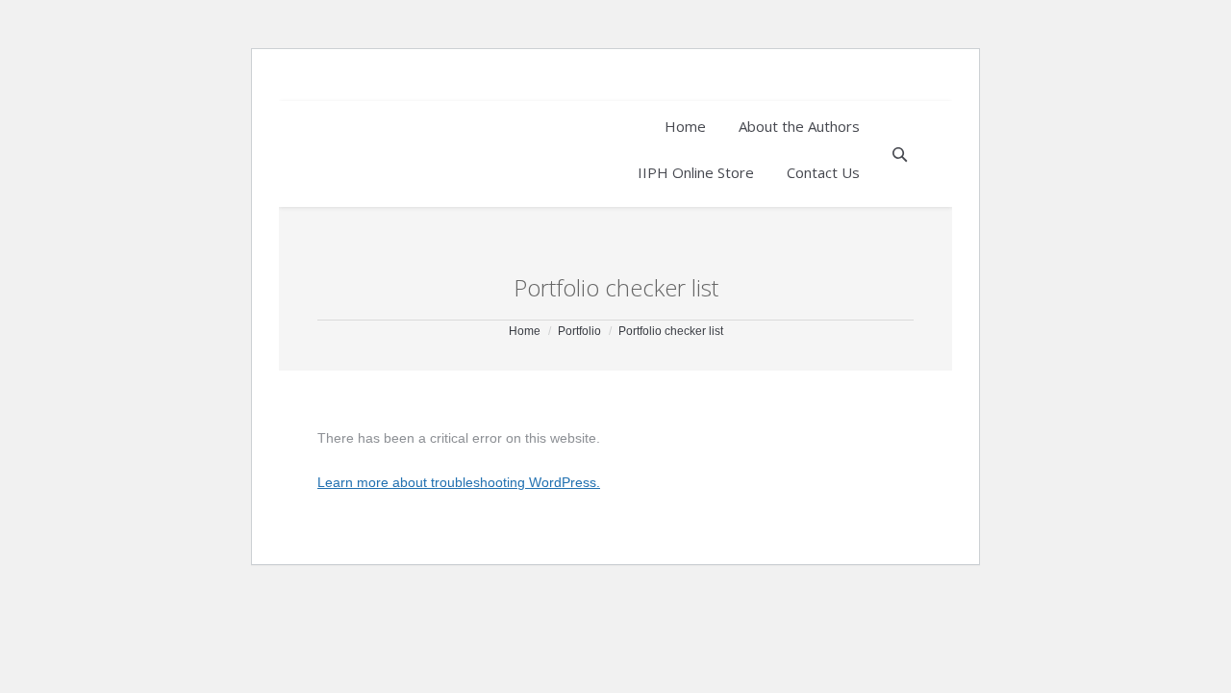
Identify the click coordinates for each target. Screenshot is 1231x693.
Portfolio (579, 331)
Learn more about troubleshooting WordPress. (458, 482)
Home (524, 331)
